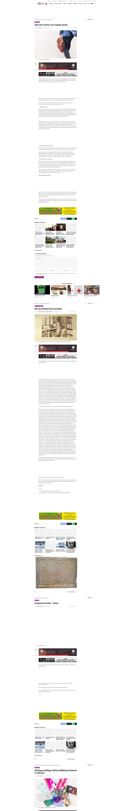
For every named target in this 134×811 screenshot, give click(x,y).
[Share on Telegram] (76, 28)
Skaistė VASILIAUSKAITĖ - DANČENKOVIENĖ (44, 311)
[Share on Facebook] (73, 28)
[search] (95, 3)
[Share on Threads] (76, 219)
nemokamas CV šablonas (44, 201)
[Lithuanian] (92, 3)
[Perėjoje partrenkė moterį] (75, 289)
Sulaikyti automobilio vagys (40, 295)
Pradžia (36, 19)
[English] (91, 3)
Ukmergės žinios (40, 27)
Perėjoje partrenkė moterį (72, 295)
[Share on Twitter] (74, 28)
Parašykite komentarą (71, 591)
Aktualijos (37, 293)
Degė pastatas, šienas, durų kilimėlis (90, 295)
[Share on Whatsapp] (36, 72)
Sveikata (36, 600)
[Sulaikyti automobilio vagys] (42, 289)
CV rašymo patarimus (64, 78)
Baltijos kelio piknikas (55, 295)
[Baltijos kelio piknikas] (58, 289)
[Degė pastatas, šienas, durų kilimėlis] (91, 289)
